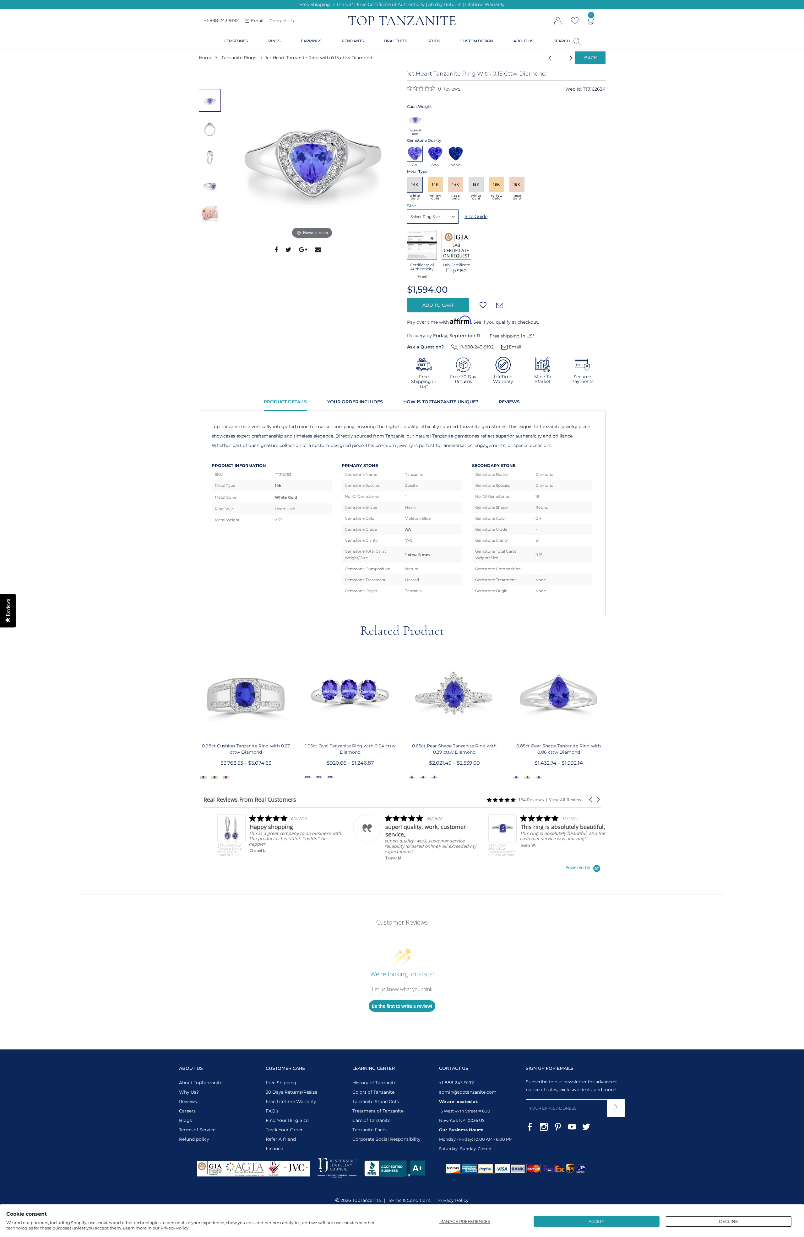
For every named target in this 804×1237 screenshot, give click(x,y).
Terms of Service (197, 1130)
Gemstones (236, 41)
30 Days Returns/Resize (291, 1092)
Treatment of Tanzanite (378, 1111)
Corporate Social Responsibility (386, 1139)
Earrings (311, 41)
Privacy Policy (174, 1227)
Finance (274, 1148)
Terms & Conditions (409, 1200)
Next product (564, 57)
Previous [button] (211, 76)
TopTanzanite (366, 1200)
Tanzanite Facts (369, 1130)
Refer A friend (281, 1139)
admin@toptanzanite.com (468, 1092)
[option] (312, 155)
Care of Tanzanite (371, 1120)
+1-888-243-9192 (221, 21)
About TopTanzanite (200, 1083)
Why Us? (189, 1092)
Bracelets (395, 41)
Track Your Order (284, 1130)
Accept (597, 1221)
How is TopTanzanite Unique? (440, 402)
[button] (591, 799)
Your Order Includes (355, 402)
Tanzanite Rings (238, 58)
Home (205, 58)
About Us (523, 41)
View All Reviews (566, 800)
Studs (433, 41)
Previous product (548, 57)
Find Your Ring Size (287, 1120)
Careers (187, 1111)
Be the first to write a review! (402, 1006)
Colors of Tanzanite (373, 1092)
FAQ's (272, 1111)
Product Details (285, 402)
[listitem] (266, 835)
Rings (274, 41)
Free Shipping (281, 1083)
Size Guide (475, 216)
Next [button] (211, 240)
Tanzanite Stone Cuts (375, 1101)
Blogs (185, 1120)
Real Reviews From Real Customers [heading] (250, 799)
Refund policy (194, 1139)
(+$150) (459, 270)
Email (514, 347)
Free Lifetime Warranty (291, 1101)
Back (590, 58)
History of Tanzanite (374, 1083)
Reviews (509, 402)
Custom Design (476, 41)
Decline (728, 1221)
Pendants (353, 41)
